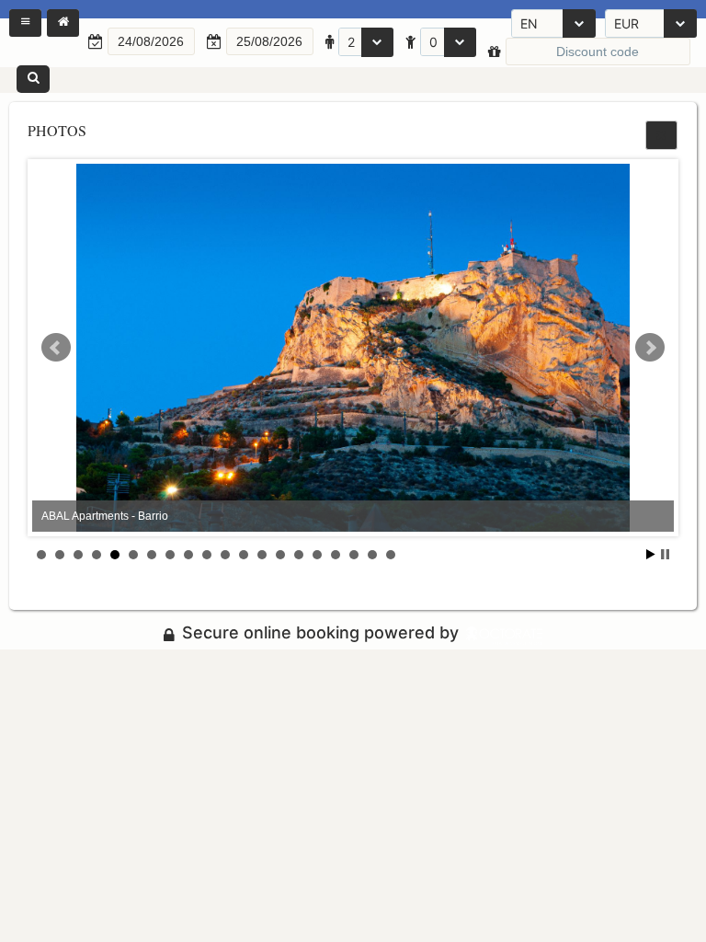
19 (372, 554)
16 (317, 554)
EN (529, 23)
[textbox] (151, 41)
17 (335, 554)
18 (354, 554)
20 (390, 554)
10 (206, 554)
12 (243, 554)
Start (650, 554)
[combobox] (553, 23)
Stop (665, 554)
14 (280, 554)
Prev (56, 347)
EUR (626, 23)
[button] (25, 23)
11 (225, 554)
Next (650, 347)
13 (262, 554)
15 (298, 554)
